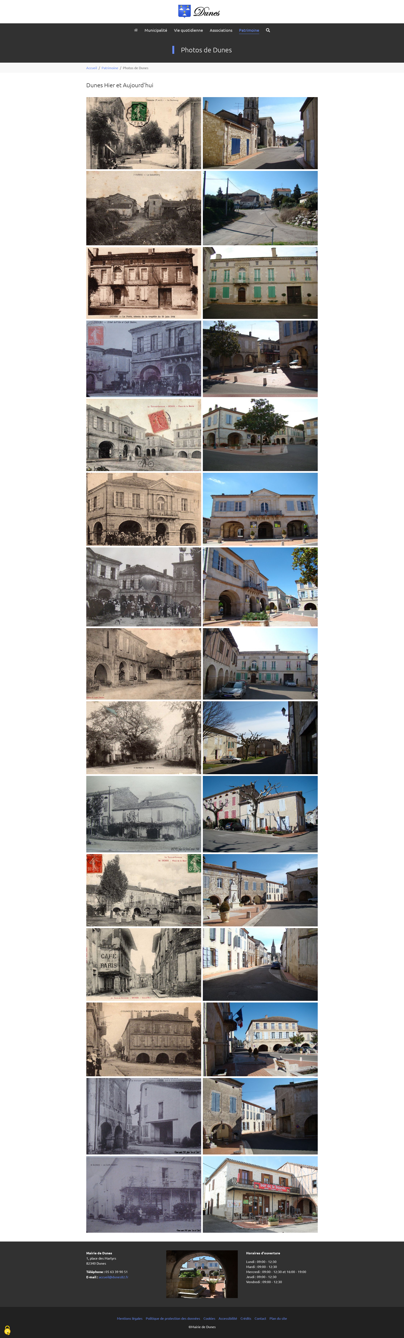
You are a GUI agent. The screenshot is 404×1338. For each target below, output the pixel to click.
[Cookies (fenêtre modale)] (7, 1330)
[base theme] (202, 11)
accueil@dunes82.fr (113, 1277)
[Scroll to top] (395, 1329)
